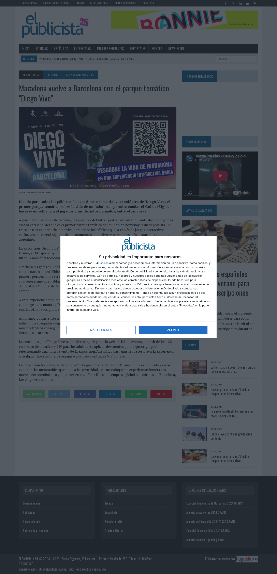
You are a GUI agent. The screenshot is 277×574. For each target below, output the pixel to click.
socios (104, 262)
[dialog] (138, 286)
